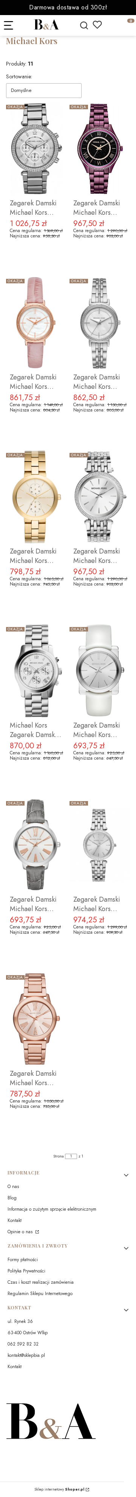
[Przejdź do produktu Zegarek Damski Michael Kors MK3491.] (36, 1019)
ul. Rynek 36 (20, 1321)
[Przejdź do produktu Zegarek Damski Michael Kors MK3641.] (100, 323)
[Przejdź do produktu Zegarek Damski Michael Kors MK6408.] (36, 497)
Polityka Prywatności (26, 1271)
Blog (12, 1197)
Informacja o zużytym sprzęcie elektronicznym (52, 1209)
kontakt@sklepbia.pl (26, 1355)
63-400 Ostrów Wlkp (28, 1332)
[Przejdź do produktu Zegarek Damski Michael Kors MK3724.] (100, 149)
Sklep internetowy (59, 1489)
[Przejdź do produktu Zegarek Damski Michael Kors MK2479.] (36, 845)
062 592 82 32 (23, 1344)
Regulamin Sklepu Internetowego (40, 1293)
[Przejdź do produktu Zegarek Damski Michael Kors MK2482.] (100, 671)
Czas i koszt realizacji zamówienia (41, 1282)
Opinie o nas (21, 1231)
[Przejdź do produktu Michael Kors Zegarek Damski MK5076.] (36, 671)
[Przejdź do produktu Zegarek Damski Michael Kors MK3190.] (100, 497)
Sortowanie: (19, 76)
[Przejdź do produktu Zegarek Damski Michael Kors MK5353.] (36, 149)
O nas (13, 1186)
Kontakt (15, 1220)
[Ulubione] (97, 24)
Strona (58, 1156)
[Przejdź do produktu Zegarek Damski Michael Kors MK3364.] (100, 845)
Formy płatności (23, 1259)
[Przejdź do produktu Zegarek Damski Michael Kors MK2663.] (36, 323)
